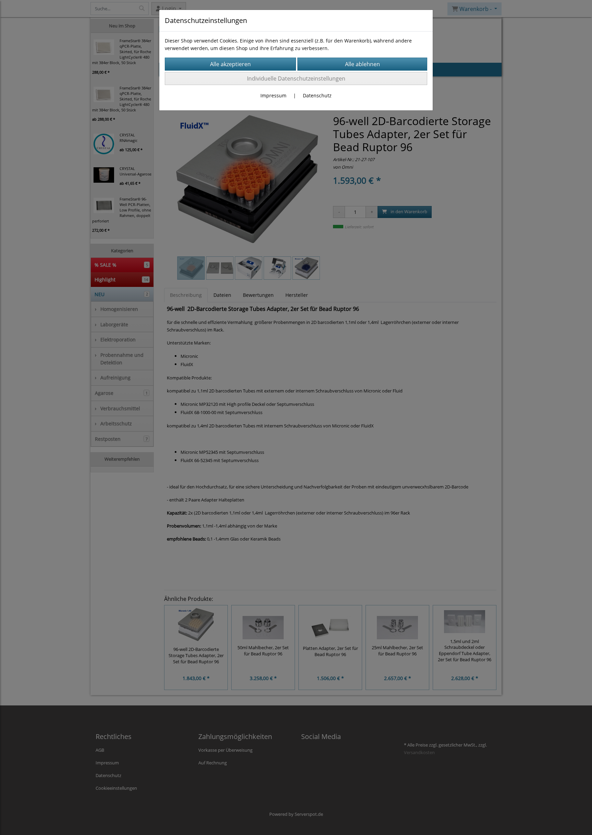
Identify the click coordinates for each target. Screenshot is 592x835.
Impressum (273, 95)
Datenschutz (317, 95)
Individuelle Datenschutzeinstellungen (296, 78)
